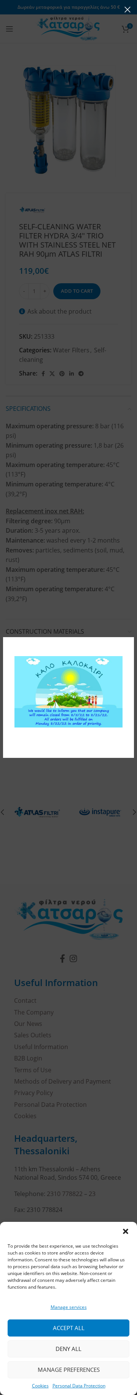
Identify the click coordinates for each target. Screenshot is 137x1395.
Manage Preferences (69, 1369)
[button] (125, 1231)
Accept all (68, 1328)
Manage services (69, 1307)
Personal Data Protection (79, 1385)
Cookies (40, 1385)
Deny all (68, 1348)
